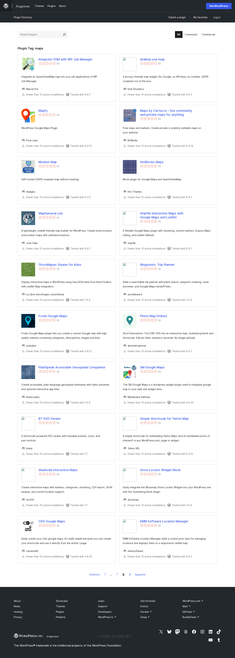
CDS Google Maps (52, 521)
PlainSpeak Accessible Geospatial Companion (72, 367)
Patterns (61, 617)
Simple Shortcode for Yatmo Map (164, 418)
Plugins (60, 611)
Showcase (62, 600)
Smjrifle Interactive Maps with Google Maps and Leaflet (161, 215)
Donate (146, 611)
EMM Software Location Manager (164, 521)
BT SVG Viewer (50, 418)
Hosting (18, 611)
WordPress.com (193, 600)
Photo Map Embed (153, 316)
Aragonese (52, 636)
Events (144, 606)
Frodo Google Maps (53, 316)
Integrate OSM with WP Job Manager (66, 59)
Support (102, 606)
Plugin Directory (23, 17)
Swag (145, 617)
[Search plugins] (64, 34)
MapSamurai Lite (51, 213)
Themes (60, 606)
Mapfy (43, 110)
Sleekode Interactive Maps (58, 470)
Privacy (18, 617)
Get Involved (147, 600)
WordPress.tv (107, 617)
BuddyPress (191, 617)
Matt (187, 606)
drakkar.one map (152, 59)
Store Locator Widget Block (160, 470)
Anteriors (94, 574)
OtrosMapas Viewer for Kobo (60, 264)
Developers (104, 611)
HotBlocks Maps (152, 162)
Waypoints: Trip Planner (157, 264)
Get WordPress (218, 5)
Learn (101, 600)
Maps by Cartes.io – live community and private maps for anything (166, 112)
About (17, 600)
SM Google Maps (152, 367)
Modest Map (48, 162)
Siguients (140, 574)
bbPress (189, 611)
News (17, 606)
